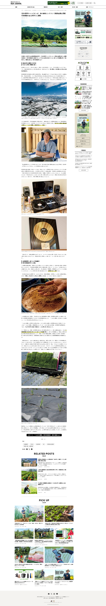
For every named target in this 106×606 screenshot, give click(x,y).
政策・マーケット (89, 7)
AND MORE (83, 110)
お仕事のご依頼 (88, 3)
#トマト (87, 56)
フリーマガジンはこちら (50, 596)
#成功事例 (38, 444)
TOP (22, 10)
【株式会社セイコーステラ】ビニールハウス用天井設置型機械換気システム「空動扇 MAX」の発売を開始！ (83, 167)
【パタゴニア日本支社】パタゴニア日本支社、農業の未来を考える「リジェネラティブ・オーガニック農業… (83, 153)
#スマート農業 (81, 56)
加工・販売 (60, 7)
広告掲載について (65, 596)
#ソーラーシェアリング (83, 51)
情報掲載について (58, 596)
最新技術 (45, 7)
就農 (16, 7)
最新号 (83, 138)
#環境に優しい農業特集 (28, 446)
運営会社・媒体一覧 (59, 598)
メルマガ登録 (80, 3)
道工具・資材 (75, 7)
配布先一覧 (83, 143)
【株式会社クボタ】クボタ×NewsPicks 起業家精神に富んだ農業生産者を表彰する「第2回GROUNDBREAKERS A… (83, 160)
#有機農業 (26, 444)
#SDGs (32, 444)
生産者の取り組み (31, 7)
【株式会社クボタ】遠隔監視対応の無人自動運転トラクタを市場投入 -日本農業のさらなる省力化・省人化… (83, 156)
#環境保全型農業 (50, 444)
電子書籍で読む (83, 141)
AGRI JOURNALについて (41, 596)
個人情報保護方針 (52, 598)
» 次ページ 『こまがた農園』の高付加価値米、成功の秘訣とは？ (44, 435)
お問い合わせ (45, 598)
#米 (43, 444)
